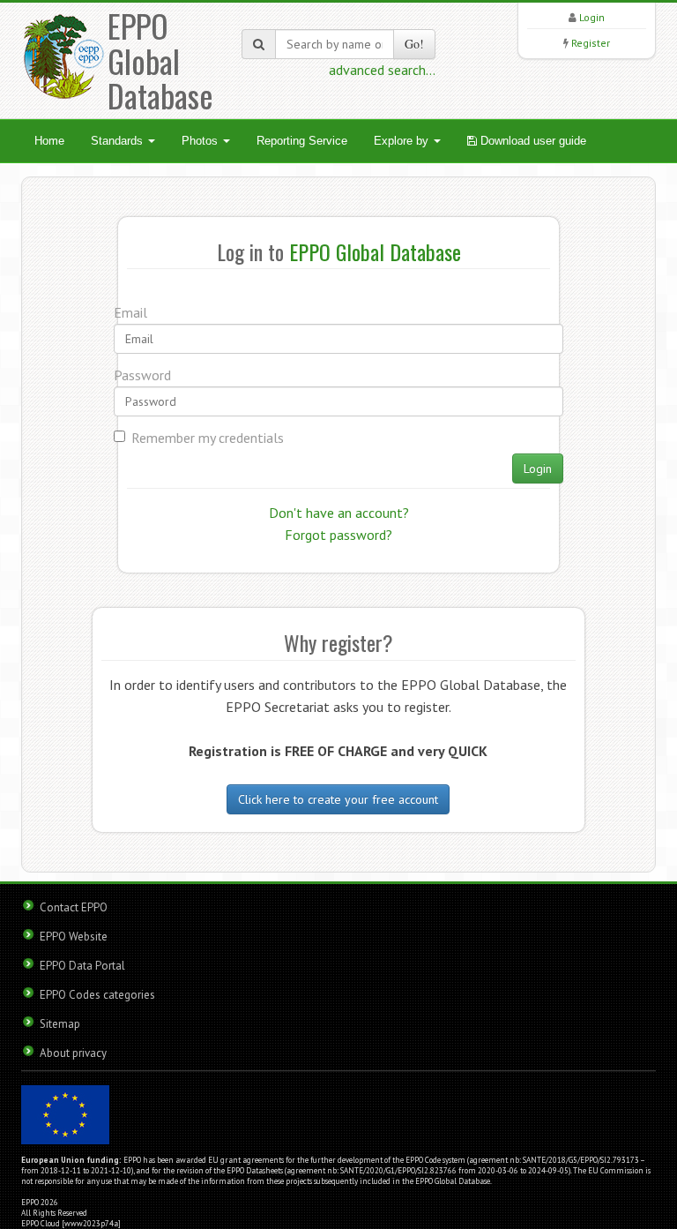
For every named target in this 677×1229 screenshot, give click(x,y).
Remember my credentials (207, 437)
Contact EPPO (74, 907)
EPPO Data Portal (82, 965)
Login (592, 17)
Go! (414, 43)
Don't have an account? (339, 512)
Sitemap (60, 1023)
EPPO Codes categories (97, 994)
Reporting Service (302, 140)
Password (142, 375)
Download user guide (531, 140)
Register (590, 42)
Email (130, 312)
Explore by (403, 140)
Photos (201, 140)
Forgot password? (338, 534)
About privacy (73, 1052)
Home (49, 140)
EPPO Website (74, 936)
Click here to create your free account (338, 799)
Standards (118, 140)
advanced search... (382, 70)
